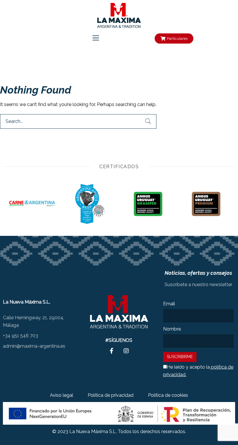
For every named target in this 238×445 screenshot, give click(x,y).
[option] (32, 204)
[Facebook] (125, 38)
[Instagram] (141, 38)
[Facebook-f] (112, 351)
